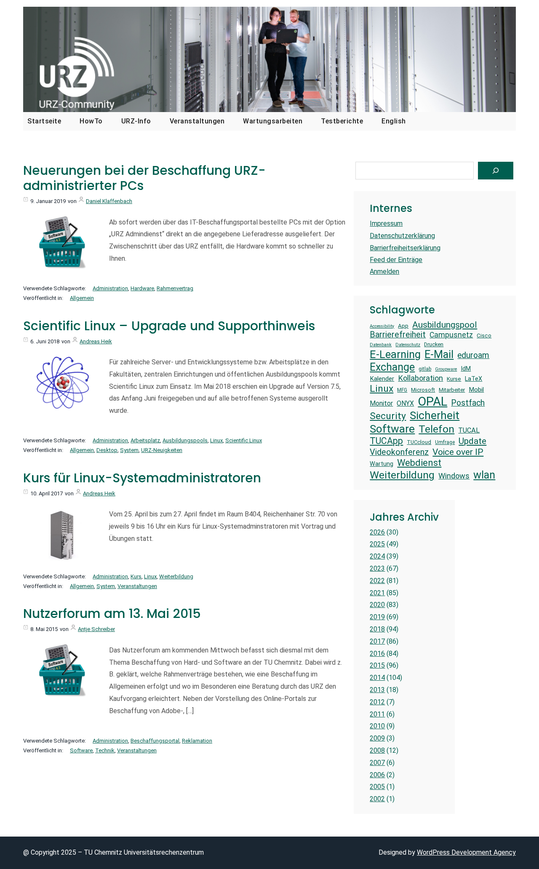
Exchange (392, 367)
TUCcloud (419, 442)
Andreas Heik (96, 341)
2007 (377, 763)
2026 (377, 532)
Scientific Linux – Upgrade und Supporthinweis (169, 326)
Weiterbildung (176, 576)
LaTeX (473, 378)
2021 (377, 593)
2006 (377, 775)
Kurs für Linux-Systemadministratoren (142, 478)
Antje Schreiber (96, 629)
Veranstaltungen (137, 586)
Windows (454, 475)
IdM (466, 368)
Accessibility (382, 326)
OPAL (432, 401)
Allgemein (82, 298)
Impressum (386, 223)
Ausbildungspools (185, 440)
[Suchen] (495, 170)
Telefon (436, 429)
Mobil (476, 389)
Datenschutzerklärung (402, 236)
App (403, 326)
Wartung (381, 463)
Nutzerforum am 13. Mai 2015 (112, 613)
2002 (377, 799)
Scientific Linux (243, 440)
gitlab (425, 369)
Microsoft (423, 390)
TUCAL (469, 430)
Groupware (446, 369)
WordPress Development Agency (466, 852)
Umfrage (445, 442)
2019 (377, 617)
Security (388, 416)
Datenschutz (407, 345)
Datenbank (381, 345)
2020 (377, 605)
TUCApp (386, 441)
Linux (216, 440)
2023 (377, 568)
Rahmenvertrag (175, 288)
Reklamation (197, 741)
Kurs (136, 576)
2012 (377, 702)
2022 (377, 581)
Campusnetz (451, 335)
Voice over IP (457, 452)
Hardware (142, 288)
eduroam (473, 355)
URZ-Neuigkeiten (161, 450)
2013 (377, 690)
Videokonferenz (399, 452)
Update (472, 441)
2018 (377, 629)
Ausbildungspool (444, 324)
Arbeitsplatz (145, 440)
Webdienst (419, 462)
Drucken (433, 344)
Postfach (468, 403)
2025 (377, 544)
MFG (402, 390)
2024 (377, 556)
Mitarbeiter (452, 390)
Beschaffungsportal (155, 741)
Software (81, 750)
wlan (484, 474)
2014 (377, 678)
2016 (377, 654)
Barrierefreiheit (398, 335)
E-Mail (439, 354)
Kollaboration (420, 378)
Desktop (106, 450)
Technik (105, 750)
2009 (377, 738)
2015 (377, 665)
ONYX (405, 403)
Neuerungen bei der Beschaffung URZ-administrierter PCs (144, 178)
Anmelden (384, 271)
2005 (377, 787)
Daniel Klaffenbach (109, 201)
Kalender (382, 378)
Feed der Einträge (396, 260)
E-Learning (395, 354)
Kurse (454, 379)
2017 (377, 641)
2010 (377, 726)
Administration (110, 288)
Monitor (381, 403)
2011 (377, 714)
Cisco (484, 335)
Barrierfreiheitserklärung (405, 248)
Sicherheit (434, 415)
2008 (377, 750)
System (129, 450)
